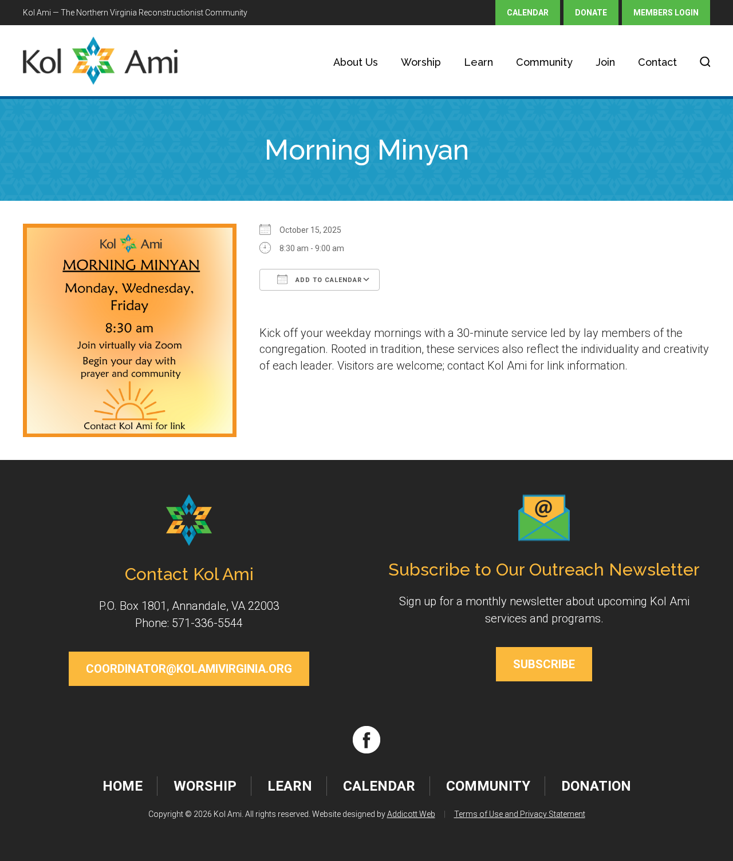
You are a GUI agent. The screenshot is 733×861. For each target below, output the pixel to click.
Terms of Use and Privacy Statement (519, 814)
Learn (478, 62)
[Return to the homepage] (100, 61)
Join (605, 62)
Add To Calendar (327, 280)
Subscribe (544, 664)
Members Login (666, 12)
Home (123, 786)
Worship (421, 62)
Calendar (528, 12)
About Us (355, 62)
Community (544, 62)
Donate (591, 12)
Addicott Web (411, 814)
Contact (657, 62)
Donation (596, 786)
